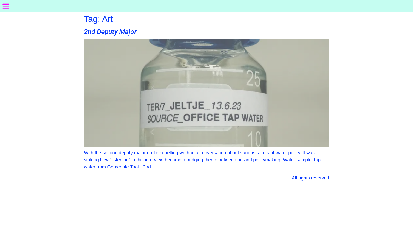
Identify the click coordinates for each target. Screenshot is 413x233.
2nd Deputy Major (110, 32)
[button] (6, 6)
